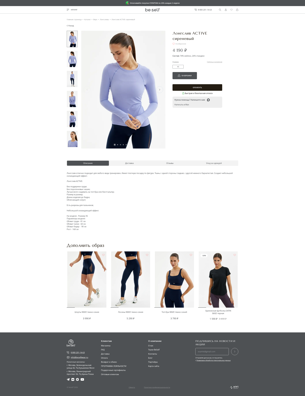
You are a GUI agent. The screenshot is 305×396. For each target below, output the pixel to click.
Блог (150, 358)
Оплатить (197, 87)
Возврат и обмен (109, 362)
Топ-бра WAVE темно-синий (174, 312)
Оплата (104, 358)
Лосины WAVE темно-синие (130, 312)
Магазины (105, 345)
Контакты (152, 354)
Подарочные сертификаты (113, 370)
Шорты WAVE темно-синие (87, 312)
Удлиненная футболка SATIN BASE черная (218, 312)
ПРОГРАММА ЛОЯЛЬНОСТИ (113, 366)
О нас (150, 345)
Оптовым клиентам (110, 374)
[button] (114, 144)
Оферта (132, 387)
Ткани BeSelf (154, 349)
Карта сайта (153, 366)
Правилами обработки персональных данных (213, 360)
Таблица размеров (214, 62)
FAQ (103, 349)
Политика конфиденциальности (157, 387)
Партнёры (153, 362)
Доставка (105, 354)
